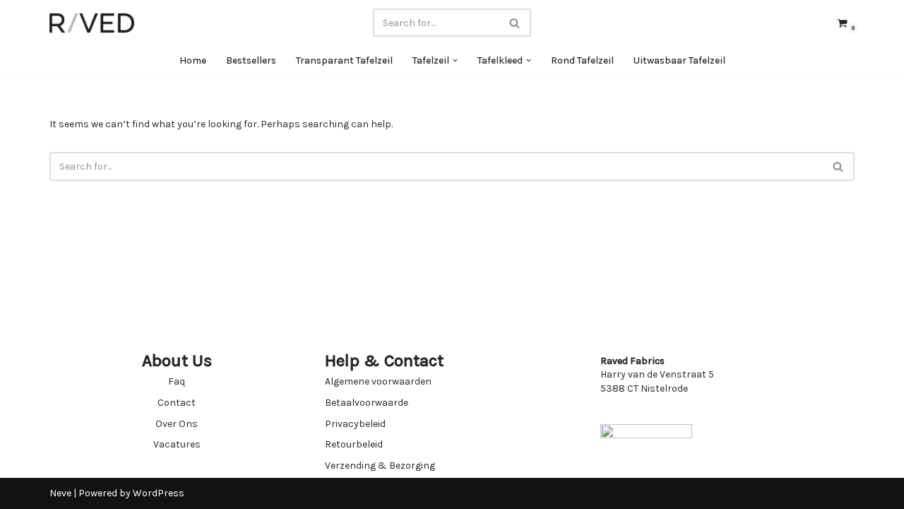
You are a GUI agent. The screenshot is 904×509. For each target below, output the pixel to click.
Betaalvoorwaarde (366, 403)
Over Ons (176, 424)
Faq (176, 381)
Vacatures (177, 444)
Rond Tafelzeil (582, 60)
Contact (176, 403)
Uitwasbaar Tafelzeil (679, 60)
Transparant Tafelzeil (344, 60)
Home (192, 60)
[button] (455, 60)
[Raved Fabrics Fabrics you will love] (91, 23)
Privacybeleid (355, 424)
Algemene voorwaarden (378, 381)
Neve (60, 493)
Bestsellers (251, 60)
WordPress (158, 493)
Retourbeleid (354, 444)
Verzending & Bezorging (380, 466)
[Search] (515, 22)
